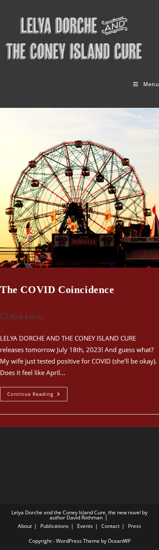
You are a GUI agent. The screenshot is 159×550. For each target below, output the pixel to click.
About (25, 526)
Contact (110, 526)
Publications (54, 526)
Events (85, 526)
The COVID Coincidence (57, 289)
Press (134, 526)
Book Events (27, 317)
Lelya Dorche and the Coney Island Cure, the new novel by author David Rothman (79, 515)
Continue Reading (37, 395)
